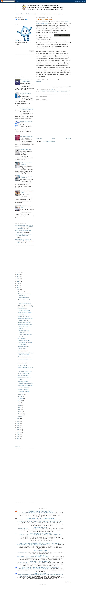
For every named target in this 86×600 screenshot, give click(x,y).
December (21, 292)
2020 (18, 287)
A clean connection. (23, 351)
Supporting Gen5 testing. (24, 346)
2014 (18, 427)
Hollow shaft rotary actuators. (25, 324)
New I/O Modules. (22, 308)
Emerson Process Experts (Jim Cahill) (41, 518)
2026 (18, 274)
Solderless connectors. (23, 375)
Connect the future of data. (26, 136)
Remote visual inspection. (24, 357)
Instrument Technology (53, 91)
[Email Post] (55, 89)
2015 (18, 425)
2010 (18, 436)
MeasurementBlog (40, 550)
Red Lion (63, 91)
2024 (18, 279)
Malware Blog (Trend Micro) (40, 561)
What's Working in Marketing (40, 533)
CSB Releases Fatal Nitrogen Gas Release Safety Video (36, 512)
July (19, 403)
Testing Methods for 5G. (24, 391)
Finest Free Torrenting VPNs (27, 562)
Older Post (68, 138)
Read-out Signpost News (32, 14)
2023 (18, 281)
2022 (18, 283)
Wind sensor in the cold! (24, 299)
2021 (18, 285)
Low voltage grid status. (25, 149)
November (21, 394)
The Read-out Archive (46, 14)
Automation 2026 (23, 528)
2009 (18, 438)
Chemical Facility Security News (40, 511)
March (20, 411)
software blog (40, 555)
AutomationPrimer (40, 527)
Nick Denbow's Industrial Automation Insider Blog (40, 567)
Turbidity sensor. (22, 348)
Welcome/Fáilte (20, 14)
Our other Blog (40, 573)
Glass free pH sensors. (23, 297)
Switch (68, 91)
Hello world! (22, 552)
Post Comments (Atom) (49, 141)
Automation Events (58, 14)
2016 (18, 423)
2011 (18, 434)
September (21, 398)
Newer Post (39, 138)
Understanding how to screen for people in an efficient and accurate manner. (24, 241)
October (20, 396)
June (19, 405)
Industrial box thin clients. (24, 316)
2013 (18, 430)
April (19, 409)
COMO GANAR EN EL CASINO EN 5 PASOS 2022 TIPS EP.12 (34, 556)
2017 (18, 421)
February (20, 414)
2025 (18, 276)
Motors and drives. (22, 365)
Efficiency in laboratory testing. (25, 306)
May (19, 407)
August (20, 400)
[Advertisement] (23, 64)
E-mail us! (17, 446)
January (20, 416)
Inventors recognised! (23, 389)
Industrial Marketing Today (40, 542)
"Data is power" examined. (24, 322)
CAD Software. (21, 338)
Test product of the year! (24, 340)
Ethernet (43, 91)
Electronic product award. (24, 310)
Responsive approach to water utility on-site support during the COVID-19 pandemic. (24, 227)
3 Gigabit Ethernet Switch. (24, 373)
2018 (18, 419)
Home (53, 138)
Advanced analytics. (23, 363)
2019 (18, 290)
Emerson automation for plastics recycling (34, 568)
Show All (68, 581)
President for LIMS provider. (25, 371)
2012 (18, 432)
